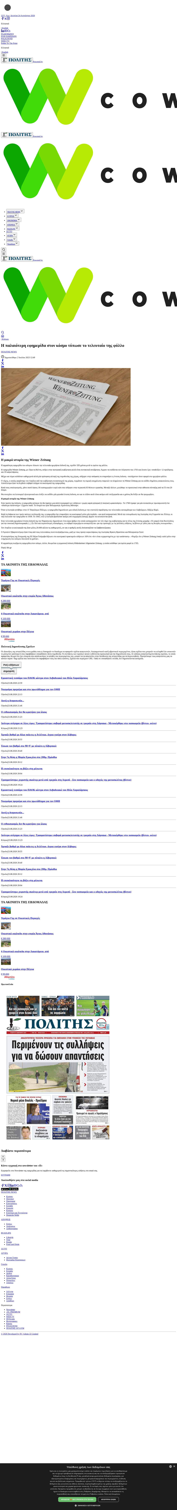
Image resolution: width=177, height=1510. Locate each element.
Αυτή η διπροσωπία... (12, 700)
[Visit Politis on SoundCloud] (18, 1186)
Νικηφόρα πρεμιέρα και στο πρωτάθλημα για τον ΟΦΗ (30, 689)
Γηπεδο (10, 240)
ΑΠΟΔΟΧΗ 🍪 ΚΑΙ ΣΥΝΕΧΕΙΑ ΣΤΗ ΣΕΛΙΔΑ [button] (77, 1499)
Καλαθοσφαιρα (12, 1276)
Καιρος (9, 1323)
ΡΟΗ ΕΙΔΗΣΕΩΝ (8, 36)
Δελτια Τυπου (12, 1257)
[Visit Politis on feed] (21, 1186)
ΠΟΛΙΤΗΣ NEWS (13, 212)
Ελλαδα (9, 1206)
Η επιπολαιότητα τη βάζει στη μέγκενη (21, 768)
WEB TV (5, 41)
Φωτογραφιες (11, 1321)
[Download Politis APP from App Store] (5, 1190)
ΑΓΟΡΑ (10, 236)
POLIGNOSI (6, 39)
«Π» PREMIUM (13, 1312)
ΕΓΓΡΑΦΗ (5, 1175)
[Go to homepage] (17, 60)
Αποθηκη (10, 1301)
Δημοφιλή (8, 671)
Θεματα (9, 1296)
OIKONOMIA (12, 220)
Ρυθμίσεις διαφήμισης (92, 1491)
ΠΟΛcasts (10, 1319)
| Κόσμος (5, 339)
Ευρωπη (9, 1208)
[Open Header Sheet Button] (3, 55)
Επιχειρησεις (11, 1203)
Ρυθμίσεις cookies (96, 1494)
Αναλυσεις (10, 1226)
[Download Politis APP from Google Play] (14, 1190)
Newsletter (10, 1310)
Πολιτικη (10, 1199)
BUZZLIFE (11, 229)
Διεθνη (9, 1273)
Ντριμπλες (10, 1280)
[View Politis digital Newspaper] (88, 1067)
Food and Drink (12, 1244)
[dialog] (88, 1486)
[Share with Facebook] (2, 360)
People (9, 1242)
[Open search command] (3, 250)
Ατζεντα (9, 1291)
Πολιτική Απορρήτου (112, 1494)
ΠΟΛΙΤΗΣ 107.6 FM (15, 1328)
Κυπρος (9, 1196)
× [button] (174, 1466)
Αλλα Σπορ (11, 1278)
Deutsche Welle (12, 1215)
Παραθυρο (11, 244)
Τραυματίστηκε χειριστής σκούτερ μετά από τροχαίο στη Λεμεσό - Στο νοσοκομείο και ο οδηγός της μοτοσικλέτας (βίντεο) (66, 779)
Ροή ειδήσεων (11, 665)
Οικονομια (10, 1201)
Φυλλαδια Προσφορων (15, 1260)
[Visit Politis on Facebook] (2, 1186)
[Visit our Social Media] (2, 19)
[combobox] (170, 1466)
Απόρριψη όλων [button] (108, 1499)
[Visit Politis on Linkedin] (11, 1186)
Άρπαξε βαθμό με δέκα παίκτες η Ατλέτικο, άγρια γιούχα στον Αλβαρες (38, 734)
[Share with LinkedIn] (2, 366)
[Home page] (2, 337)
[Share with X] (2, 363)
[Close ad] (3, 1160)
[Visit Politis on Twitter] (5, 1186)
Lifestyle (9, 1237)
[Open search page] (2, 333)
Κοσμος (9, 1210)
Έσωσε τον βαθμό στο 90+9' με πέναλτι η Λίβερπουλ (28, 746)
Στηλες (9, 1224)
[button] (88, 1505)
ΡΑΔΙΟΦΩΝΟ (7, 34)
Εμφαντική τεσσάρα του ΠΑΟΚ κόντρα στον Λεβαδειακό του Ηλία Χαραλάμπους (44, 678)
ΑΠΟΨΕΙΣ (11, 225)
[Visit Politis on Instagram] (8, 1186)
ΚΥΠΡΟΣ (10, 216)
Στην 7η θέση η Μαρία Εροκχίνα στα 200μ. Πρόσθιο (29, 757)
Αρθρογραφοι (12, 1228)
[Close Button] (3, 1156)
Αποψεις (9, 1283)
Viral (8, 1240)
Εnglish (4, 28)
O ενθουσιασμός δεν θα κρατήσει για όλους (24, 712)
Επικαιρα (10, 1294)
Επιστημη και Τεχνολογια (16, 1213)
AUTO (9, 231)
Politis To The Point (9, 43)
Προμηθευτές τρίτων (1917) (85, 1481)
